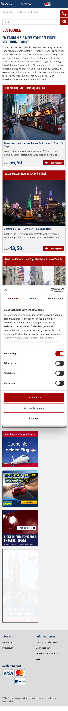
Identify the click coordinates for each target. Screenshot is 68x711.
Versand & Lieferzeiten (46, 642)
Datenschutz (8, 642)
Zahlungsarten (43, 647)
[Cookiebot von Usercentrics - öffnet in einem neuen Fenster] (50, 290)
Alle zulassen (34, 397)
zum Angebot (56, 162)
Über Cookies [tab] (55, 298)
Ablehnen (34, 418)
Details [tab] (34, 298)
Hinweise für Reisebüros (47, 653)
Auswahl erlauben (34, 408)
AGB (38, 658)
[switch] (59, 363)
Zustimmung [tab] (12, 298)
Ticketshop (25, 4)
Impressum (7, 647)
